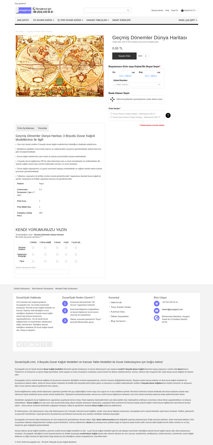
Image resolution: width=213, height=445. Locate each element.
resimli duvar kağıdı (109, 394)
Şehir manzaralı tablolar (179, 420)
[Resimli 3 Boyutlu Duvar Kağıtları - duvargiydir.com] (34, 10)
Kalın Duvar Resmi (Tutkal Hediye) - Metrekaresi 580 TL (136, 117)
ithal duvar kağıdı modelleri (173, 380)
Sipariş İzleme (157, 10)
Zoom (59, 66)
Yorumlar (42, 128)
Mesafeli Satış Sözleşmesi (66, 289)
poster (99, 411)
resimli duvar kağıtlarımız (162, 403)
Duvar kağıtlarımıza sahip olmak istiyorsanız (33, 391)
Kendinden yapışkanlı (24, 400)
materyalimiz (133, 400)
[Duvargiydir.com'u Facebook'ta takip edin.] (25, 347)
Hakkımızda (116, 302)
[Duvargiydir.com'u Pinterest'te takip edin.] (44, 347)
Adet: (140, 56)
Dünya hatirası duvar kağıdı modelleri (30, 431)
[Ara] (128, 10)
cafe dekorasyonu (56, 411)
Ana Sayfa (19, 31)
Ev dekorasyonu (22, 411)
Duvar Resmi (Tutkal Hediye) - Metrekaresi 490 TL (134, 114)
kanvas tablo (151, 380)
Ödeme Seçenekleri (120, 316)
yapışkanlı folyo (109, 403)
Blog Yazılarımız (118, 321)
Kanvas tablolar (75, 422)
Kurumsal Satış (118, 312)
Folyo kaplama (88, 400)
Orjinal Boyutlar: (120, 80)
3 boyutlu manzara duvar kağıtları (82, 411)
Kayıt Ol (174, 10)
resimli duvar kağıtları (40, 380)
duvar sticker (51, 383)
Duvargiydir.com (22, 369)
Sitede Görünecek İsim (60, 268)
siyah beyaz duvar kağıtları (173, 372)
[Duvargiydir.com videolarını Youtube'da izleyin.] (32, 347)
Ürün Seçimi (115, 108)
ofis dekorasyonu (36, 411)
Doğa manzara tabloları (158, 420)
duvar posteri (42, 394)
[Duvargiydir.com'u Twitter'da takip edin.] (19, 347)
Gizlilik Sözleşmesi (22, 289)
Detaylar (168, 115)
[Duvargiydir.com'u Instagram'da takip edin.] (49, 347)
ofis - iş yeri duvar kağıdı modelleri (97, 431)
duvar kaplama (172, 391)
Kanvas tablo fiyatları (154, 422)
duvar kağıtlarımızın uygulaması (47, 400)
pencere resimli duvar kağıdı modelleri (63, 431)
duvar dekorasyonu (98, 369)
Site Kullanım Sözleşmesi (42, 289)
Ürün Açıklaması (25, 128)
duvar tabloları (113, 411)
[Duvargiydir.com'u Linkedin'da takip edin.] (38, 347)
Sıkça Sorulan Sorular (121, 307)
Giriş (167, 10)
